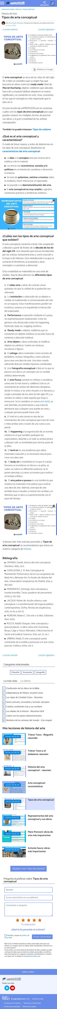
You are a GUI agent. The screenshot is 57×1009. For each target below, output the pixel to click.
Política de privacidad (12, 1007)
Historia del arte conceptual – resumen (39, 768)
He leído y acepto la (16, 936)
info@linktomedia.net (32, 956)
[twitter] (6, 987)
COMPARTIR (44, 5)
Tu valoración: (28, 924)
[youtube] (12, 987)
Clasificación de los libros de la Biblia (22, 688)
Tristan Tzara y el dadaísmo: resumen (38, 752)
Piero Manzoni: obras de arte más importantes (40, 833)
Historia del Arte (28, 9)
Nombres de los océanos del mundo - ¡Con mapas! (29, 720)
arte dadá (45, 402)
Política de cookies (29, 1007)
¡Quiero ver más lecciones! (28, 868)
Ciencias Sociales (8, 9)
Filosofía (15, 672)
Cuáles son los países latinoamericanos (24, 716)
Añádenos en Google (44, 69)
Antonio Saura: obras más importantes (39, 850)
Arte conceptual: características (37, 785)
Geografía (40, 672)
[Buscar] (53, 3)
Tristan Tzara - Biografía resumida (40, 736)
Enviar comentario (42, 937)
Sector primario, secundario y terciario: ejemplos (28, 702)
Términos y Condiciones (32, 1003)
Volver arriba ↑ (28, 972)
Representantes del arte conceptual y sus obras (40, 817)
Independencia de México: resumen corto (24, 693)
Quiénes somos (37, 999)
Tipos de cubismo (42, 130)
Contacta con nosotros (12, 1003)
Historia (18, 9)
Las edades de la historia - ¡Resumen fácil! (25, 711)
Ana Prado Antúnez (16, 23)
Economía (27, 672)
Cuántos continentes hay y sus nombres (24, 706)
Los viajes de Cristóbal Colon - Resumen (24, 697)
